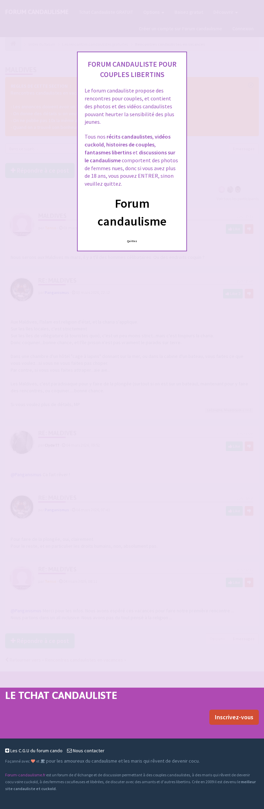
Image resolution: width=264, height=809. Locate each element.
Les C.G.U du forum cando (36, 750)
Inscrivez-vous (234, 717)
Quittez (132, 241)
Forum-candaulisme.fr (25, 774)
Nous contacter (88, 750)
